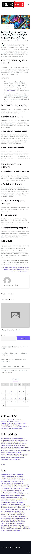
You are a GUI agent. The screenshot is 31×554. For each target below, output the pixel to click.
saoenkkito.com (24, 440)
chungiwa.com (16, 448)
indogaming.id (19, 474)
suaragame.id (4, 497)
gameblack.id (21, 507)
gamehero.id (11, 485)
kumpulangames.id (6, 499)
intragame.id (11, 497)
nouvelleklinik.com (14, 454)
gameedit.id (27, 506)
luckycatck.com (5, 443)
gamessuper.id (19, 479)
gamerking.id (10, 518)
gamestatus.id (26, 528)
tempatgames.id (20, 495)
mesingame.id (18, 486)
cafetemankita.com (6, 447)
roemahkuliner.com (15, 440)
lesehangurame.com (6, 438)
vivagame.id (25, 486)
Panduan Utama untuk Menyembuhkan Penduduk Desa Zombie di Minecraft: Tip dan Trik (13, 354)
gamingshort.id (12, 504)
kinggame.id (10, 530)
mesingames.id (5, 481)
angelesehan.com (23, 443)
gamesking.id (20, 525)
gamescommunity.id (6, 511)
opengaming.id (25, 488)
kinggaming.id (14, 521)
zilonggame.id (20, 490)
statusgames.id (5, 528)
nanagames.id (20, 514)
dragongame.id (17, 530)
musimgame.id (11, 486)
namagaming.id (5, 476)
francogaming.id (20, 504)
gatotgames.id (5, 502)
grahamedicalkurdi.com (18, 457)
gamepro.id (4, 530)
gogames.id (12, 527)
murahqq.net (4, 423)
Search (3, 335)
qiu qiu (3, 464)
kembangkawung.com (6, 448)
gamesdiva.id (11, 479)
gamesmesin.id (19, 478)
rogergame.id (4, 509)
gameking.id (19, 528)
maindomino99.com (22, 423)
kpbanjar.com (4, 452)
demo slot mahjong (11, 90)
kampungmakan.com (17, 442)
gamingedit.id (4, 504)
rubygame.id (4, 492)
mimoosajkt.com (24, 447)
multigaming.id (21, 523)
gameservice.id (11, 506)
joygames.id (21, 511)
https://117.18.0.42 (21, 421)
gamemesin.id (4, 485)
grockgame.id (18, 492)
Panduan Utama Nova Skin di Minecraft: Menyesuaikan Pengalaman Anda (13, 360)
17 (3, 398)
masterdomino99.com (15, 425)
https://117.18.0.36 (11, 419)
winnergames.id (5, 490)
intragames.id (4, 495)
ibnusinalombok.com (6, 457)
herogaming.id (4, 474)
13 (15, 394)
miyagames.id (21, 500)
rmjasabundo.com (15, 447)
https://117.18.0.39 (5, 421)
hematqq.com (4, 428)
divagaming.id (12, 474)
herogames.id (26, 479)
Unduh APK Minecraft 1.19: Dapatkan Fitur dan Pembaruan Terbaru (14, 347)
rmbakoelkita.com (13, 443)
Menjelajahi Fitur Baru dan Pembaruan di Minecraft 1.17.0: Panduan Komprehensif (14, 371)
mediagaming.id (5, 514)
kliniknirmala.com (5, 454)
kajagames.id (21, 513)
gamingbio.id (19, 493)
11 (7, 394)
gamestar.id (4, 486)
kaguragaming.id (5, 520)
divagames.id (12, 481)
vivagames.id (19, 481)
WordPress (19, 547)
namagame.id (11, 488)
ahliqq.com (19, 419)
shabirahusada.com (6, 455)
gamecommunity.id (23, 516)
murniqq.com (11, 428)
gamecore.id (20, 483)
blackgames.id (12, 502)
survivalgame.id (5, 493)
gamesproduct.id (13, 500)
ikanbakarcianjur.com (6, 450)
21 (19, 398)
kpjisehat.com (15, 450)
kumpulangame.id (21, 499)
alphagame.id (11, 509)
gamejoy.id (4, 518)
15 (23, 394)
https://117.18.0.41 (12, 423)
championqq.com (14, 426)
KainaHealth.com (24, 454)
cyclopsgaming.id (5, 516)
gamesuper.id (25, 485)
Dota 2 (7, 26)
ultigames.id (18, 527)
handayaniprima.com (6, 442)
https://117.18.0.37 (5, 426)
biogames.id (26, 493)
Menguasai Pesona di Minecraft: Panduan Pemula (12, 366)
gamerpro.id (17, 518)
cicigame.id (18, 509)
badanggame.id (26, 509)
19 (11, 398)
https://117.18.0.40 (23, 426)
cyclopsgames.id (5, 513)
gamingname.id (14, 520)
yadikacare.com (15, 455)
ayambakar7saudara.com (18, 438)
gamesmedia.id (14, 513)
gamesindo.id (4, 479)
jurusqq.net (13, 421)
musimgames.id (5, 483)
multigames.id (25, 527)
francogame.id (14, 507)
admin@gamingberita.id (22, 40)
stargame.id (18, 488)
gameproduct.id (19, 506)
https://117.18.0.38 (5, 425)
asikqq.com (4, 419)
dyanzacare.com (5, 459)
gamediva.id (18, 485)
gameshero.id (12, 478)
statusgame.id (4, 478)
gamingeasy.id (24, 518)
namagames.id (13, 483)
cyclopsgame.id (14, 516)
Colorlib (8, 547)
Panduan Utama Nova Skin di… (11, 330)
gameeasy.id (12, 528)
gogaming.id (21, 521)
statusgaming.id (5, 525)
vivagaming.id (12, 476)
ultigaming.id (13, 523)
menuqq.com (18, 428)
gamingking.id (21, 520)
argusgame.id (11, 492)
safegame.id (12, 493)
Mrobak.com (14, 445)
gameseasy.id (13, 525)
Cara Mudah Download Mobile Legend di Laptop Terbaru (16, 267)
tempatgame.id (5, 500)
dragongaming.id (5, 523)
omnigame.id (18, 497)
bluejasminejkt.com (6, 445)
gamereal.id (4, 506)
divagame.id (4, 488)
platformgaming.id (6, 521)
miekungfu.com (21, 445)
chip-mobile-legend (8, 293)
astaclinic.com (23, 455)
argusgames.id (13, 490)
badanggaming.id (5, 507)
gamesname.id (5, 527)
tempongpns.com (5, 440)
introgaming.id (12, 495)
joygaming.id (13, 514)
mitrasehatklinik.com (24, 450)
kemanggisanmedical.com (14, 452)
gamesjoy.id (15, 511)
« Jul (15, 409)
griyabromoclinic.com (15, 459)
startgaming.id (20, 476)
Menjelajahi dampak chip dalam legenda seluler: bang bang (14, 34)
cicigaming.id (20, 502)
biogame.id (14, 499)
